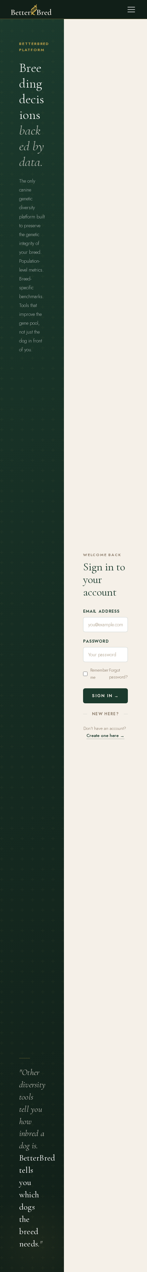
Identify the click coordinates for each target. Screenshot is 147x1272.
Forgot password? (118, 673)
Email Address (101, 611)
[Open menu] (131, 9)
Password (96, 641)
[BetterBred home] (31, 9)
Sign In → (105, 696)
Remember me (99, 673)
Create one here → (105, 735)
